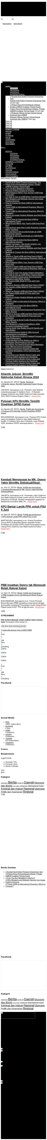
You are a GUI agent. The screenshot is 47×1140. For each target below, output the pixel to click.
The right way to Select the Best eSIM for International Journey (21, 241)
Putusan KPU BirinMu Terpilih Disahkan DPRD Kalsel (20, 402)
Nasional (29, 788)
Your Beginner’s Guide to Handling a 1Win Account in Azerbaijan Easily (22, 325)
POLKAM (8, 131)
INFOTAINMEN (10, 144)
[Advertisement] (23, 52)
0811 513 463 (29, 1036)
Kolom (41, 786)
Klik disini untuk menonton (10, 626)
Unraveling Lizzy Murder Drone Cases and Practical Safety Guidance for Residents (22, 356)
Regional (29, 382)
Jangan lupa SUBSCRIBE (21, 630)
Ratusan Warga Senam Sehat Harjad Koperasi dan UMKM (25, 118)
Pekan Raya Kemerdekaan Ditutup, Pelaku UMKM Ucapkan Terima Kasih (27, 110)
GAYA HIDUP (9, 142)
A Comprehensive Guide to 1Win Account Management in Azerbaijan (22, 333)
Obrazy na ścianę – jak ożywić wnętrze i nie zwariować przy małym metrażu (23, 245)
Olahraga (40, 788)
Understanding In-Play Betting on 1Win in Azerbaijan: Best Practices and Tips (22, 342)
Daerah (29, 782)
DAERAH (14, 88)
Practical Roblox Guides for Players (19, 191)
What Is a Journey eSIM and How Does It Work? (24, 285)
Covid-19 (20, 783)
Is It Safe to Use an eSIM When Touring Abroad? (24, 275)
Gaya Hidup (16, 786)
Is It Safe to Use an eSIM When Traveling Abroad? (25, 197)
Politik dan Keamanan (35, 409)
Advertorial (4, 783)
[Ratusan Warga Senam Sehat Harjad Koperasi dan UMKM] (28, 115)
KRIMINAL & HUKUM (12, 129)
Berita (22, 382)
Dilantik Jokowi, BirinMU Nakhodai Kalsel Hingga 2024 (20, 375)
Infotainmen (24, 786)
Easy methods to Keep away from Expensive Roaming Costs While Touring (23, 278)
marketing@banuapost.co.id (23, 1040)
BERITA (7, 86)
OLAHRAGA (9, 135)
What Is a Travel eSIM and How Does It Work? (24, 256)
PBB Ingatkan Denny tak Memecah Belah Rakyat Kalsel (23, 586)
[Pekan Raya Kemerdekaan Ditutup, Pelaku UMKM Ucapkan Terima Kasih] (28, 107)
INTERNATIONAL (17, 95)
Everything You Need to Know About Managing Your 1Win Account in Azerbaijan (24, 346)
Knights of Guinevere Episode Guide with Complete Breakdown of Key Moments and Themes (22, 351)
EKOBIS (8, 133)
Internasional (33, 786)
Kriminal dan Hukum (12, 788)
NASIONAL (14, 92)
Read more (36, 396)
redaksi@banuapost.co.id (23, 1038)
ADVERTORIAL (10, 140)
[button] (23, 633)
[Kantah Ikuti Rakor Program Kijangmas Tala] (28, 99)
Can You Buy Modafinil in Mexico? (19, 189)
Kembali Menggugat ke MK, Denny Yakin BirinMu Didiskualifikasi (23, 481)
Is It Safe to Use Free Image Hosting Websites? (24, 273)
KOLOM (7, 138)
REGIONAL (15, 90)
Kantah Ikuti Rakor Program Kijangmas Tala (27, 101)
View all (8, 121)
